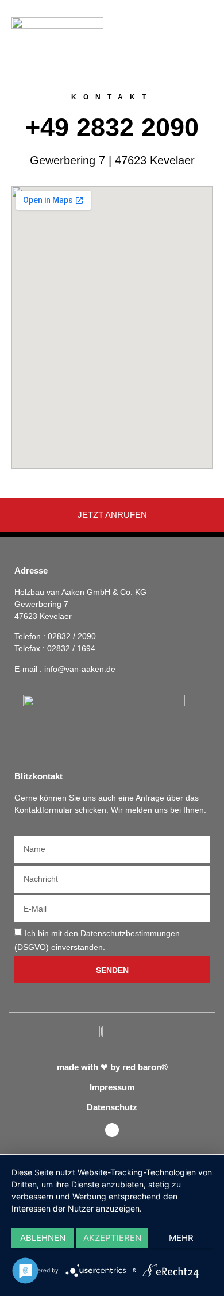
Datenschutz (112, 1107)
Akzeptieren (112, 1237)
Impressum (112, 1087)
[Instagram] (112, 1130)
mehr (181, 1237)
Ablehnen (42, 1237)
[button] (204, 22)
